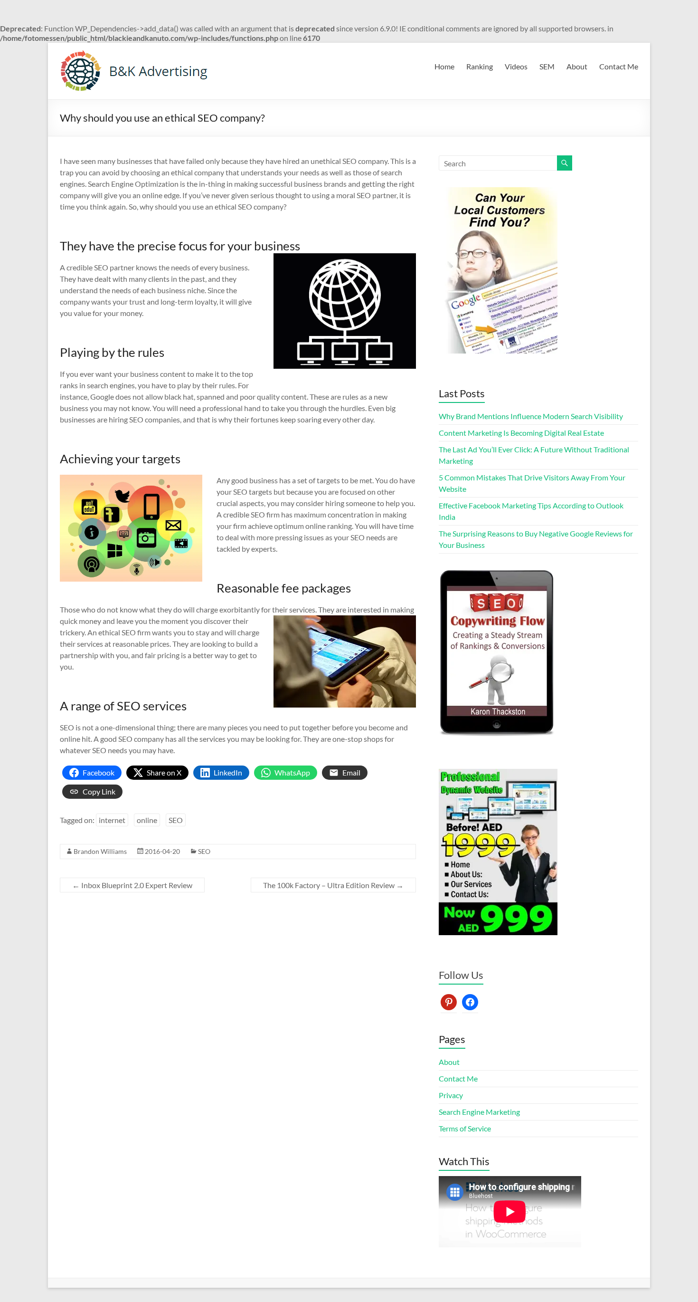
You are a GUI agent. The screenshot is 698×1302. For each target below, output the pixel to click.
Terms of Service (465, 1128)
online (147, 819)
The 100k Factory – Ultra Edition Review (333, 885)
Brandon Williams (100, 851)
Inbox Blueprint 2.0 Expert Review (132, 885)
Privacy (451, 1095)
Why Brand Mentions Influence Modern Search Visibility (531, 416)
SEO (176, 819)
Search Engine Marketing (479, 1111)
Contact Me (618, 66)
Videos (516, 66)
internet (112, 819)
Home (444, 66)
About (576, 66)
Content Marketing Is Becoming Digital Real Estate (521, 432)
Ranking (479, 66)
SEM (547, 66)
